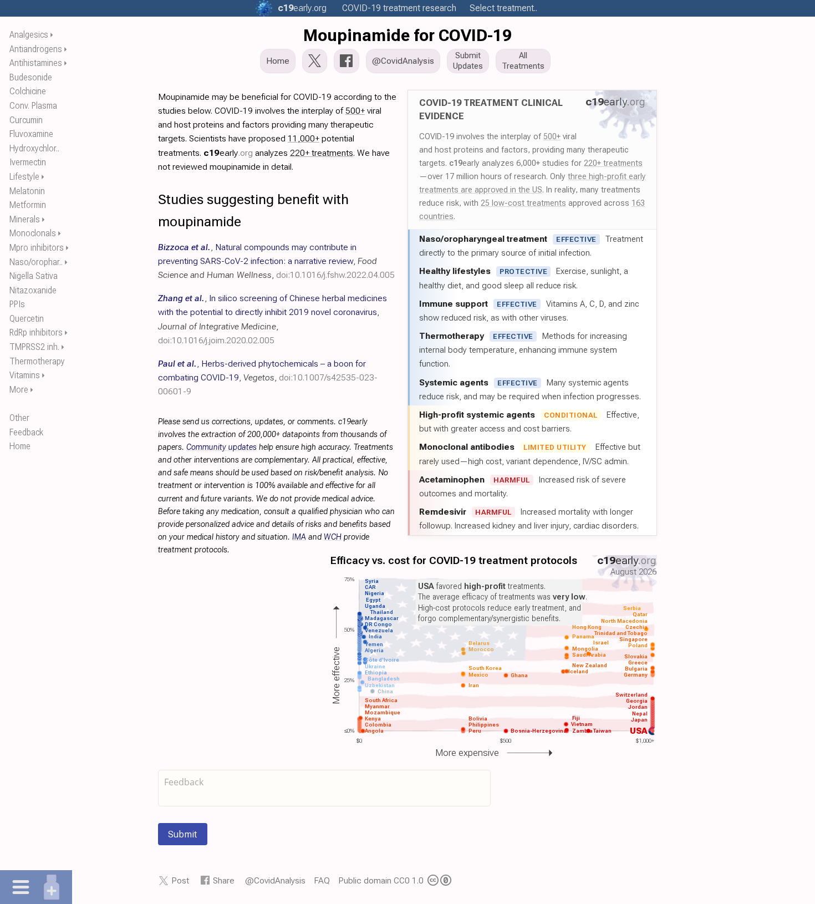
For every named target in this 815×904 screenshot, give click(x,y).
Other (19, 418)
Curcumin (26, 120)
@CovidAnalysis (275, 880)
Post (180, 880)
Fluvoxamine (31, 134)
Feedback (26, 432)
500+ (552, 136)
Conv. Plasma (33, 105)
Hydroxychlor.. (34, 148)
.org (302, 8)
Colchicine (27, 91)
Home (19, 446)
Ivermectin (27, 162)
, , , (276, 261)
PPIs (17, 304)
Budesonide (30, 77)
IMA (299, 537)
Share (224, 880)
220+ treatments (613, 163)
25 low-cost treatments (523, 203)
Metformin (27, 205)
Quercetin (26, 318)
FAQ (322, 880)
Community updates (221, 447)
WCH (333, 537)
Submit (182, 834)
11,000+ (303, 138)
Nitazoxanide (33, 290)
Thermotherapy (37, 361)
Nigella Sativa (33, 276)
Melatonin (27, 191)
